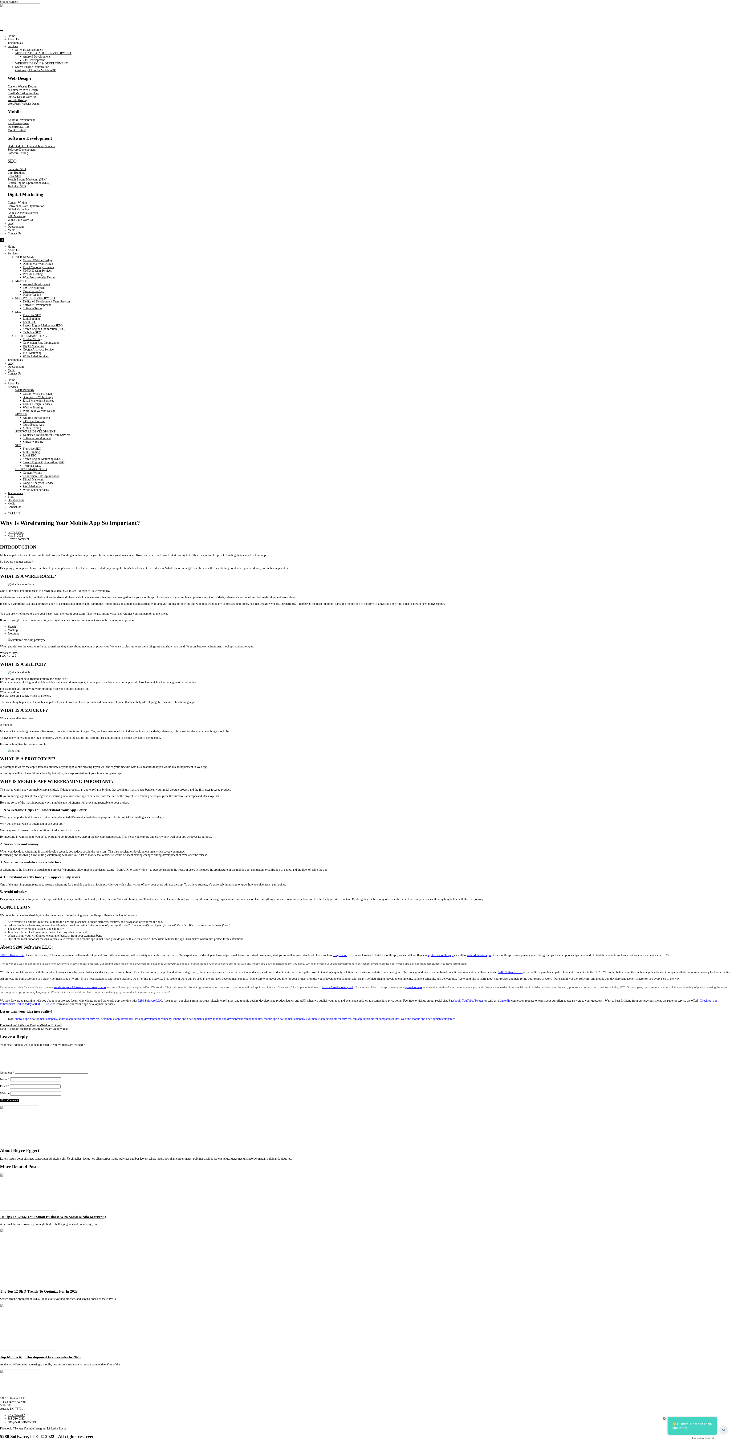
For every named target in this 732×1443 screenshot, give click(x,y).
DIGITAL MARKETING (31, 335)
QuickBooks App (33, 291)
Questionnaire (16, 226)
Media (11, 230)
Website (5, 1093)
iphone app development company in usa (237, 1018)
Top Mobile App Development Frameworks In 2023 (40, 1357)
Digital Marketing (33, 346)
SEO (18, 311)
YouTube (467, 1000)
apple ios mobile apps (440, 955)
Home (11, 36)
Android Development (36, 56)
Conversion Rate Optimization (41, 342)
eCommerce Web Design (38, 263)
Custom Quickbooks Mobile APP (35, 70)
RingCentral (340, 955)
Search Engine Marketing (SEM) (43, 325)
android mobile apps (479, 955)
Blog (11, 223)
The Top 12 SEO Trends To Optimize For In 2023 (39, 1291)
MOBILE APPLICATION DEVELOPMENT (43, 53)
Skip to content (9, 1)
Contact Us (14, 233)
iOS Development (34, 60)
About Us (13, 39)
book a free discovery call (337, 987)
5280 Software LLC (12, 955)
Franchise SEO (32, 315)
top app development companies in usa (376, 1018)
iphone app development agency (192, 1018)
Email (4, 1086)
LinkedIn (504, 1000)
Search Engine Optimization (32, 66)
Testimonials (15, 42)
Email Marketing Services (38, 267)
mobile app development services (331, 1018)
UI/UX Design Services (37, 270)
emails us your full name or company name (80, 987)
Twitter (478, 1000)
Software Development (29, 49)
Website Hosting (33, 274)
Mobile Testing (32, 294)
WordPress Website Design (39, 277)
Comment (7, 1072)
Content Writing (32, 339)
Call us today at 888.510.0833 (34, 1004)
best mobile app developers (117, 1018)
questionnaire (413, 987)
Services (13, 46)
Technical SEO (32, 332)
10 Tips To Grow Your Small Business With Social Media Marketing (53, 1217)
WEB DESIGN (24, 256)
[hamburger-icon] (1, 30)
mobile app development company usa (287, 1018)
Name (5, 1079)
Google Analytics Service (38, 349)
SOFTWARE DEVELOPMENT (35, 298)
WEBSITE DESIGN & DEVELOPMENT (41, 63)
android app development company (36, 1018)
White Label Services (36, 356)
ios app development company (153, 1018)
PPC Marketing (32, 353)
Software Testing (33, 308)
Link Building (31, 318)
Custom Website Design (37, 260)
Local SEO (29, 322)
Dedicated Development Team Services (46, 301)
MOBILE (21, 280)
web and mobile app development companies (428, 1018)
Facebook (455, 1000)
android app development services (79, 1018)
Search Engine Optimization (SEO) (44, 328)
